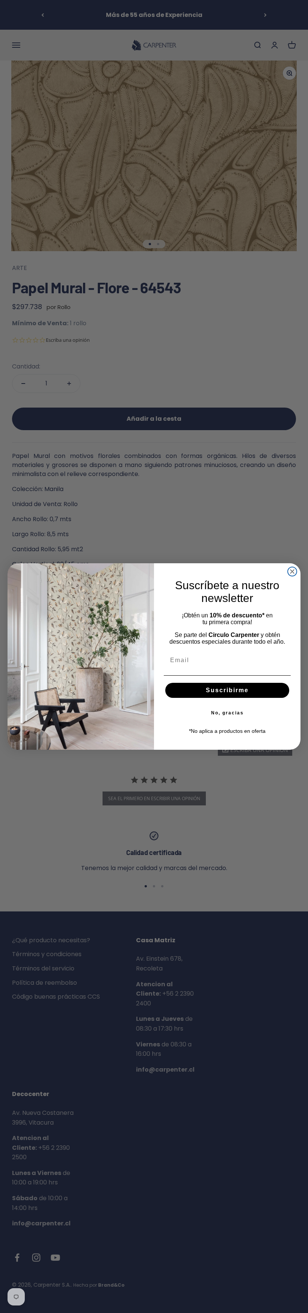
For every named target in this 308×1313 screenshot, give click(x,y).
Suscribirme (227, 690)
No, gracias (227, 713)
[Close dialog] (292, 571)
